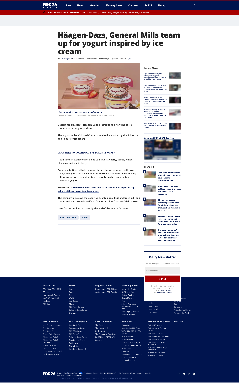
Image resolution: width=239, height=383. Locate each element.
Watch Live (49, 285)
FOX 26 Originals (78, 321)
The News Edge (49, 331)
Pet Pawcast (74, 343)
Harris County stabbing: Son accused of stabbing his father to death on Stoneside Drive (155, 88)
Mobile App (126, 348)
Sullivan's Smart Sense (78, 310)
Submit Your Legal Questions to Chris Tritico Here (131, 306)
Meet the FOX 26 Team (130, 328)
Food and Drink (91, 59)
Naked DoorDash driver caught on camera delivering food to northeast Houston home (155, 100)
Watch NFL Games (155, 325)
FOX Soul (46, 304)
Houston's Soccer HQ (77, 349)
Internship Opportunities (131, 345)
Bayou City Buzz (49, 348)
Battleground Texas (51, 354)
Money (72, 304)
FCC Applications (128, 360)
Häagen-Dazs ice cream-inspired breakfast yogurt (80, 112)
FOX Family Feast (128, 314)
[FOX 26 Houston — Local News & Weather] (51, 5)
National (72, 295)
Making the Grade (128, 289)
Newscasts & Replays (51, 295)
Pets (123, 301)
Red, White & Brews (77, 328)
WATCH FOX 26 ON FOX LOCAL (131, 332)
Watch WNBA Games (156, 353)
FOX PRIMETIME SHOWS (105, 337)
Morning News (129, 285)
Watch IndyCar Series (156, 339)
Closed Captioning (128, 357)
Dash (176, 304)
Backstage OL (101, 331)
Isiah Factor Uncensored (52, 325)
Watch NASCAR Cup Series (158, 336)
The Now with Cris (102, 328)
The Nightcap (48, 328)
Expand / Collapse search (194, 5)
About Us (126, 321)
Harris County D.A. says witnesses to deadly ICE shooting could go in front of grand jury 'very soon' (155, 76)
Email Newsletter (128, 339)
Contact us (125, 325)
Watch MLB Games (155, 333)
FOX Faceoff (74, 334)
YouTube (46, 301)
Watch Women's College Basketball (157, 348)
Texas (71, 292)
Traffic (150, 303)
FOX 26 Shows (50, 321)
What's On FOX (127, 336)
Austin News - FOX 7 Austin (106, 292)
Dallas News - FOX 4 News (106, 289)
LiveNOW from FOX (51, 298)
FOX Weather (153, 312)
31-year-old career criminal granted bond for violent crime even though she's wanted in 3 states (169, 205)
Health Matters (127, 298)
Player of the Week (181, 313)
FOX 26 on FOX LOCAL (52, 289)
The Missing (74, 346)
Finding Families (127, 295)
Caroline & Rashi (75, 325)
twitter (184, 374)
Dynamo (177, 301)
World (71, 298)
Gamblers (178, 307)
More (161, 5)
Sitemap (72, 313)
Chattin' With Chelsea (51, 334)
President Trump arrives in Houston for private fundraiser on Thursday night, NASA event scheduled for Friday (155, 113)
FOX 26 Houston (78, 59)
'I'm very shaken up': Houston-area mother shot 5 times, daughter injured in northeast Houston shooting (169, 235)
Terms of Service (164, 292)
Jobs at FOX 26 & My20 (130, 342)
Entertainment (103, 321)
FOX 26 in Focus (75, 331)
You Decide (73, 301)
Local (71, 289)
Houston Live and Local (52, 351)
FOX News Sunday (76, 307)
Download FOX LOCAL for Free (159, 138)
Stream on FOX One (159, 321)
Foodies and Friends (77, 340)
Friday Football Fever (182, 310)
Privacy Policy (165, 290)
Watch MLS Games (155, 356)
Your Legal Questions (130, 311)
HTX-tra (178, 321)
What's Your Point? (50, 337)
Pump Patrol (153, 309)
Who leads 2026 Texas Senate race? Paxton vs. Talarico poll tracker (155, 125)
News (85, 217)
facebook (179, 374)
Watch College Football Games (157, 329)
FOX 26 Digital (65, 59)
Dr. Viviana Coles (128, 292)
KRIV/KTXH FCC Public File (132, 354)
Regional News (103, 285)
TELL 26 (46, 292)
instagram (189, 374)
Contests (98, 340)
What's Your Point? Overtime (50, 341)
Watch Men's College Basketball (156, 343)
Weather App (153, 306)
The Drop (99, 325)
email (194, 374)
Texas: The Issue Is (50, 345)
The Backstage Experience (106, 334)
